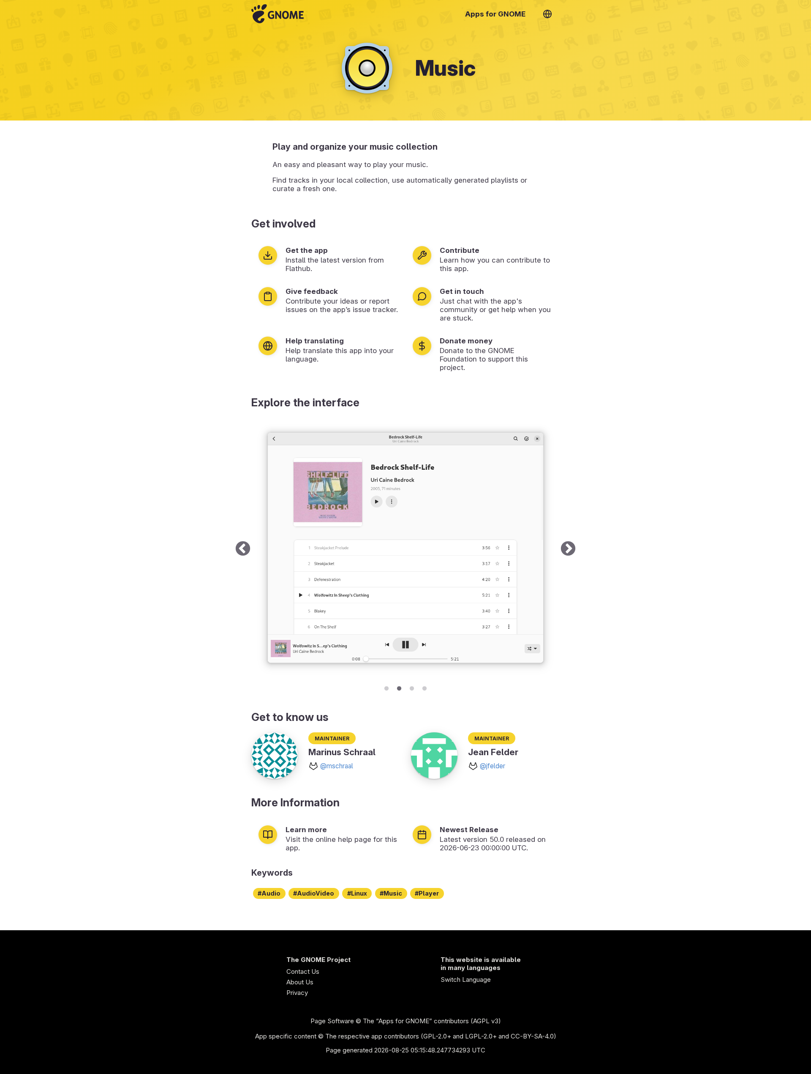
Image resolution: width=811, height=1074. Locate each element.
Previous (243, 549)
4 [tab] (424, 687)
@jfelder (492, 766)
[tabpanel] (405, 549)
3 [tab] (412, 687)
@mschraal (336, 766)
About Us (299, 982)
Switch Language (466, 979)
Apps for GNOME (495, 14)
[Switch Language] (547, 14)
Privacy (297, 993)
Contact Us (302, 971)
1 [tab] (386, 687)
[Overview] (277, 13)
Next (568, 549)
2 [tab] (399, 687)
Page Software (332, 1021)
